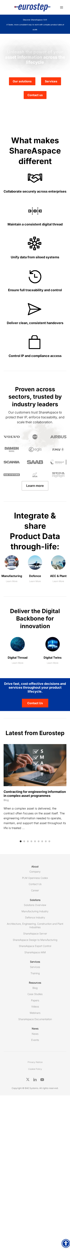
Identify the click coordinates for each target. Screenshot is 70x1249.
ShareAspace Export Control (35, 945)
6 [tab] (38, 841)
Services (35, 966)
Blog (6, 800)
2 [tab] (24, 841)
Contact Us (35, 884)
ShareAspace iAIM (35, 952)
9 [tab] (49, 841)
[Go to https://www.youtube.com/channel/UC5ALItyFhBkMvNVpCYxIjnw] (42, 1079)
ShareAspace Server (35, 933)
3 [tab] (28, 841)
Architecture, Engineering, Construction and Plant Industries (35, 925)
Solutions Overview (35, 904)
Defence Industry (35, 917)
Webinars (35, 1012)
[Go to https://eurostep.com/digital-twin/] (52, 652)
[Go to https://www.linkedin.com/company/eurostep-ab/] (35, 1079)
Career (35, 890)
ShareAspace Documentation (35, 1019)
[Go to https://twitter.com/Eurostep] (27, 1079)
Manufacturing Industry (35, 911)
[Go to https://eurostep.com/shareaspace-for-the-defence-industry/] (35, 570)
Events (35, 1039)
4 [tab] (31, 841)
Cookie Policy (35, 1069)
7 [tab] (42, 841)
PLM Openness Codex (35, 877)
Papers (35, 1000)
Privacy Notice (35, 1062)
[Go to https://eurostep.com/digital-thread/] (17, 652)
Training (35, 973)
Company (35, 871)
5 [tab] (35, 841)
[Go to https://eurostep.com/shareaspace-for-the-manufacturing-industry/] (11, 570)
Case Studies (35, 994)
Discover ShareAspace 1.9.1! (35, 25)
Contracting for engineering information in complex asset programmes (35, 794)
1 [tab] (20, 841)
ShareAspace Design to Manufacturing (35, 939)
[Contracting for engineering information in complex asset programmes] (35, 765)
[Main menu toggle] (61, 7)
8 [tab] (46, 841)
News (35, 1033)
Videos (35, 1006)
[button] (35, 703)
